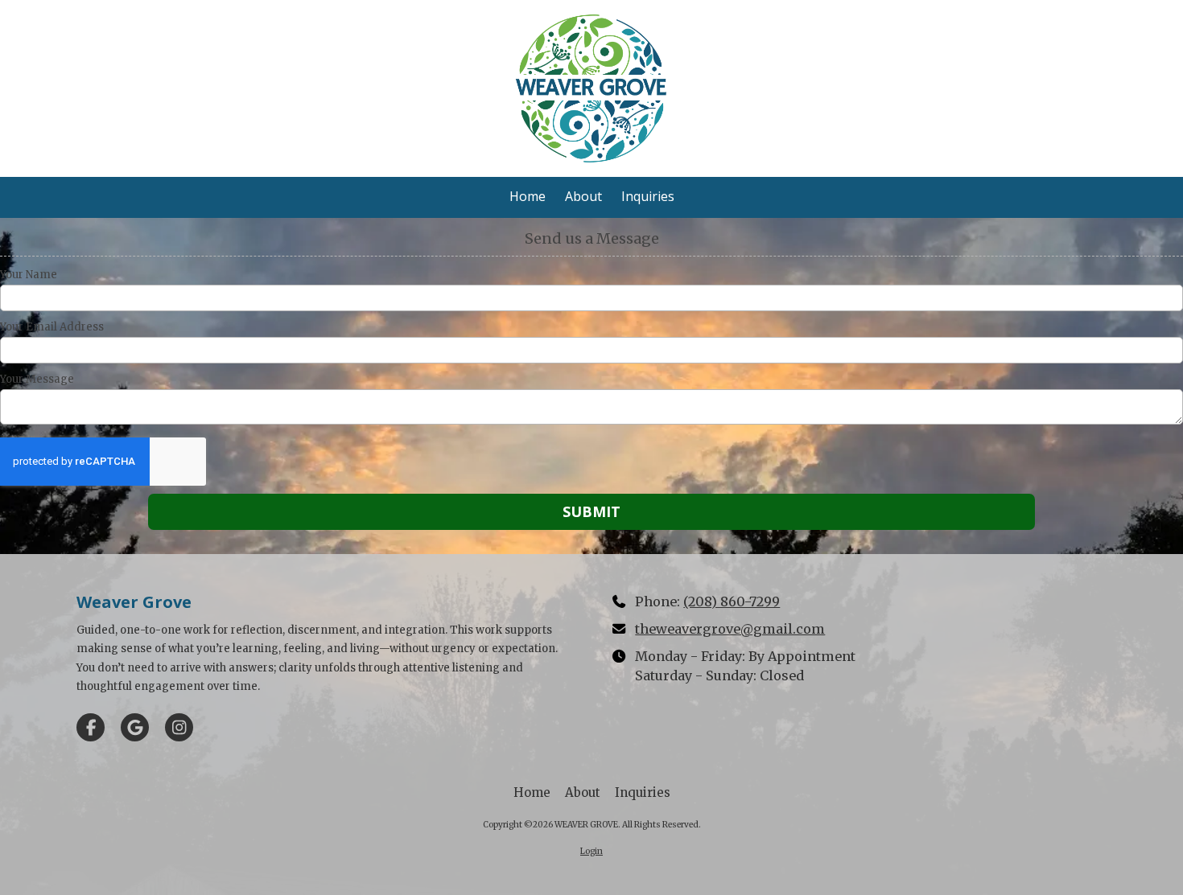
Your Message (37, 379)
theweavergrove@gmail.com (730, 629)
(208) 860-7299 (731, 601)
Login (591, 851)
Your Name (28, 275)
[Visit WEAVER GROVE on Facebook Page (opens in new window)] (90, 727)
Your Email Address (52, 327)
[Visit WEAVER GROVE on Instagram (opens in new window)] (179, 727)
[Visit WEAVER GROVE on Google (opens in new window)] (135, 727)
